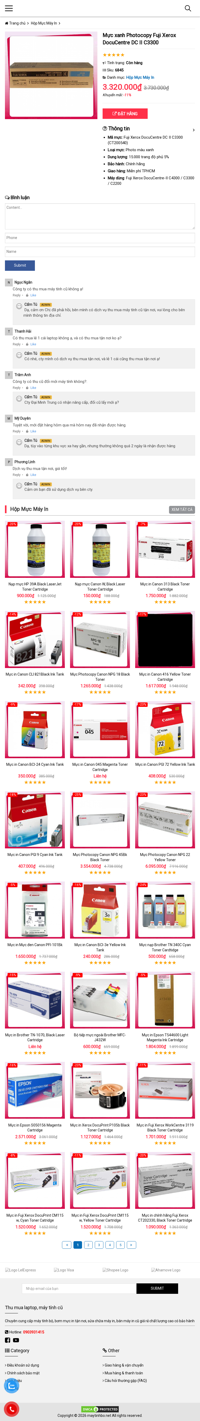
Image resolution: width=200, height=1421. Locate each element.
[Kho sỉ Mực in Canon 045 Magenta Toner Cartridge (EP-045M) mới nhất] (100, 730)
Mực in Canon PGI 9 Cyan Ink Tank (35, 855)
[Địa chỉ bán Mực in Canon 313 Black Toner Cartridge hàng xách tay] (165, 549)
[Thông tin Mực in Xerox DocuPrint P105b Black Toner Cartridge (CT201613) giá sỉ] (100, 1090)
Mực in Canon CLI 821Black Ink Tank (35, 674)
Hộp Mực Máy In (140, 77)
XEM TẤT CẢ (182, 509)
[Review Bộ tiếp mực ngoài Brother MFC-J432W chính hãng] (100, 1000)
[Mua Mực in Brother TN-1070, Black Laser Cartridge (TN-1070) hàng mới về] (35, 1000)
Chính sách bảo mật (23, 1373)
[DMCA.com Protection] (100, 1409)
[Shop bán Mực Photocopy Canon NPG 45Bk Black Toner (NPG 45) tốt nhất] (100, 820)
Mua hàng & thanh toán (124, 1373)
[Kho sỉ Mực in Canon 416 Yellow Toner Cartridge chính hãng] (165, 639)
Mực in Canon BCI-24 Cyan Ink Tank (35, 764)
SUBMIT (157, 1288)
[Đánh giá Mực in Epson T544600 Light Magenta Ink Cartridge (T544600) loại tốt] (165, 1000)
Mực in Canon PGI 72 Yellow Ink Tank (165, 764)
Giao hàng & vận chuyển (124, 1365)
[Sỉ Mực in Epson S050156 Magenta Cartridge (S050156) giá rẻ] (35, 1090)
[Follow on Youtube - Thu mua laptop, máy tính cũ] (16, 1340)
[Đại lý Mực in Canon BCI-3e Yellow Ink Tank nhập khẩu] (100, 910)
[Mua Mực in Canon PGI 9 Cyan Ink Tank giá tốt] (35, 820)
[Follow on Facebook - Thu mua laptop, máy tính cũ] (8, 1340)
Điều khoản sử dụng (23, 1365)
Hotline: (26, 1332)
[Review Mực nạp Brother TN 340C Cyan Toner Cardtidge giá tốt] (165, 910)
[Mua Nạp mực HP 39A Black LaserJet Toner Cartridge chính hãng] (35, 549)
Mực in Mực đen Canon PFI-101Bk (35, 945)
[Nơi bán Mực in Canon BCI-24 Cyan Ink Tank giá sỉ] (35, 730)
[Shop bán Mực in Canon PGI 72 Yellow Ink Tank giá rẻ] (165, 730)
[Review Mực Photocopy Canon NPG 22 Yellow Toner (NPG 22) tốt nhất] (165, 820)
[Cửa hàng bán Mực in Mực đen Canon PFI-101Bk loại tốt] (35, 910)
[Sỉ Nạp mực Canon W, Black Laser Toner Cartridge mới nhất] (100, 549)
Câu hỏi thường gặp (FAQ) (126, 1381)
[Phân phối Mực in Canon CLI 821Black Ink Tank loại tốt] (35, 639)
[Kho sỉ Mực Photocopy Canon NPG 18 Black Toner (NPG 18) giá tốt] (100, 639)
